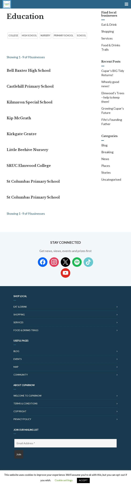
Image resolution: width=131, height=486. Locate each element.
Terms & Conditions (25, 403)
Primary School (63, 35)
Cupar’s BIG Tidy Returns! (112, 73)
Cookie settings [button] (64, 480)
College (13, 35)
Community (20, 374)
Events (17, 359)
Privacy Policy (22, 419)
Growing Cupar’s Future (112, 111)
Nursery (45, 35)
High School (29, 35)
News (105, 159)
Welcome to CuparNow (27, 395)
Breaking (107, 152)
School (81, 35)
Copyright (19, 411)
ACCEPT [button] (83, 480)
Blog (104, 145)
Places (105, 166)
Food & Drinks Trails (110, 47)
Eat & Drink (109, 24)
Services (107, 38)
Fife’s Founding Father (111, 122)
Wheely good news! (110, 84)
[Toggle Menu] (126, 4)
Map (15, 367)
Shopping (107, 31)
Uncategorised (111, 179)
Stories (106, 172)
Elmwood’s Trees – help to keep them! (112, 97)
